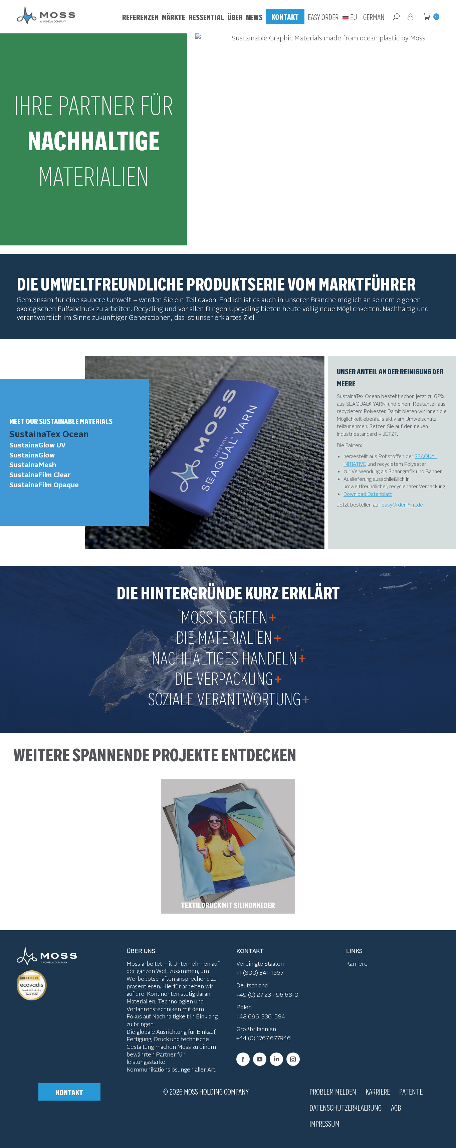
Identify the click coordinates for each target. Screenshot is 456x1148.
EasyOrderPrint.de (402, 504)
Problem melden (332, 1091)
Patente (411, 1091)
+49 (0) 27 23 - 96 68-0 (267, 994)
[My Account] (411, 16)
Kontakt (69, 1092)
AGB (396, 1107)
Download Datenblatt (368, 494)
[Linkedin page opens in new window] (276, 1059)
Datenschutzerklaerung (345, 1107)
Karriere (357, 963)
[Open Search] (396, 16)
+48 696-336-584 (260, 1016)
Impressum (324, 1123)
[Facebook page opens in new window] (243, 1059)
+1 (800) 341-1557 (259, 972)
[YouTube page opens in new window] (259, 1059)
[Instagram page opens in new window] (293, 1059)
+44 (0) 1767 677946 (263, 1038)
